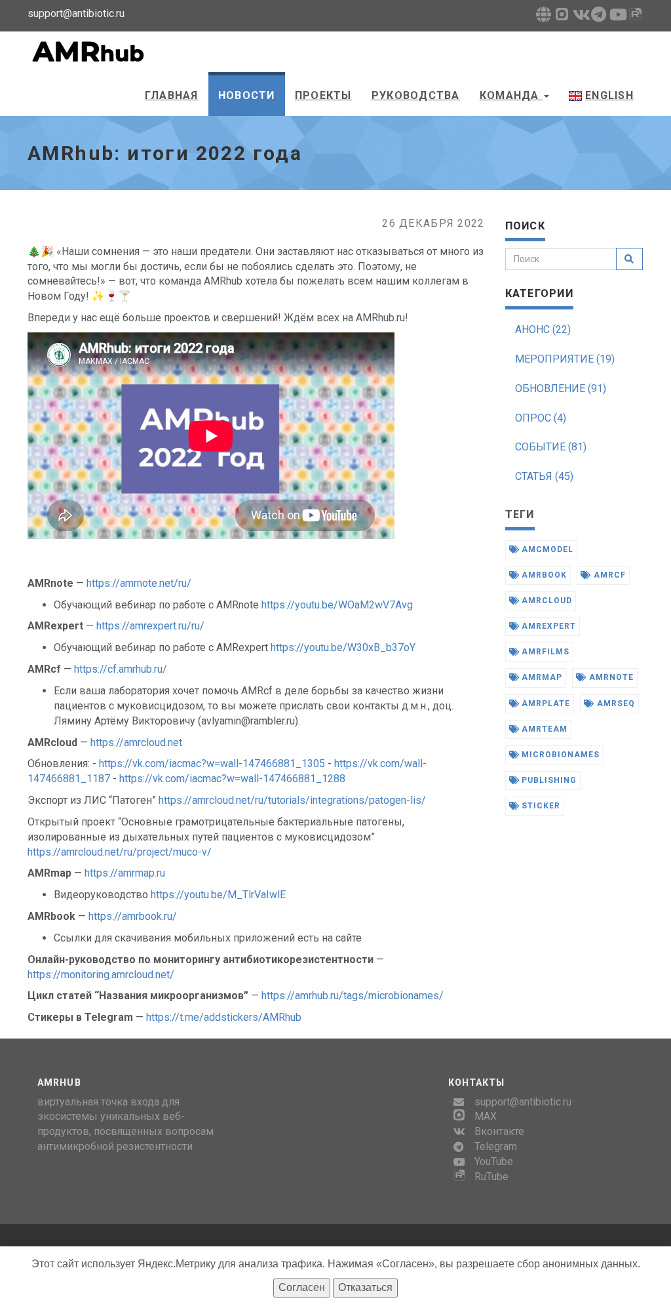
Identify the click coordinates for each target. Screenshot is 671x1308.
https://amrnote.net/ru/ (138, 583)
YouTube (493, 1161)
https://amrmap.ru (125, 873)
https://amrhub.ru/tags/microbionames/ (352, 995)
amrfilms (544, 651)
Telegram (495, 1146)
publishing (548, 780)
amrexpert (547, 626)
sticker (539, 805)
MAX (485, 1116)
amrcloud (545, 600)
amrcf (608, 575)
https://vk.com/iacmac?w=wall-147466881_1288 (232, 778)
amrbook (543, 575)
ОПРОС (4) (540, 418)
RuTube (491, 1176)
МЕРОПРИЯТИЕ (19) (565, 359)
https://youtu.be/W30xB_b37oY (343, 647)
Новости (246, 95)
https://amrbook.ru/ (132, 916)
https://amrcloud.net (136, 742)
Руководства (416, 95)
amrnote (610, 677)
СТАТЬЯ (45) (544, 476)
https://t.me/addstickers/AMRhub (223, 1017)
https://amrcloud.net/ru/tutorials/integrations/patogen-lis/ (292, 800)
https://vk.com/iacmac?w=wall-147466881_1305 (212, 763)
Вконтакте (499, 1131)
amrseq (614, 703)
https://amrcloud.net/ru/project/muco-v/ (120, 852)
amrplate (544, 703)
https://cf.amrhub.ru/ (120, 669)
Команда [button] (511, 95)
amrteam (543, 729)
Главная (172, 95)
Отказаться (365, 1287)
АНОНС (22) (543, 329)
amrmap (540, 677)
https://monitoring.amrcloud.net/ (101, 974)
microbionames (559, 754)
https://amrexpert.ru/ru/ (150, 626)
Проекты (323, 95)
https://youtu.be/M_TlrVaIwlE (218, 894)
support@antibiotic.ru (522, 1102)
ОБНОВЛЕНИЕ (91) (560, 388)
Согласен (301, 1287)
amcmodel (546, 549)
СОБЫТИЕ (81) (550, 447)
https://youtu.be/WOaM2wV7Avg (337, 605)
